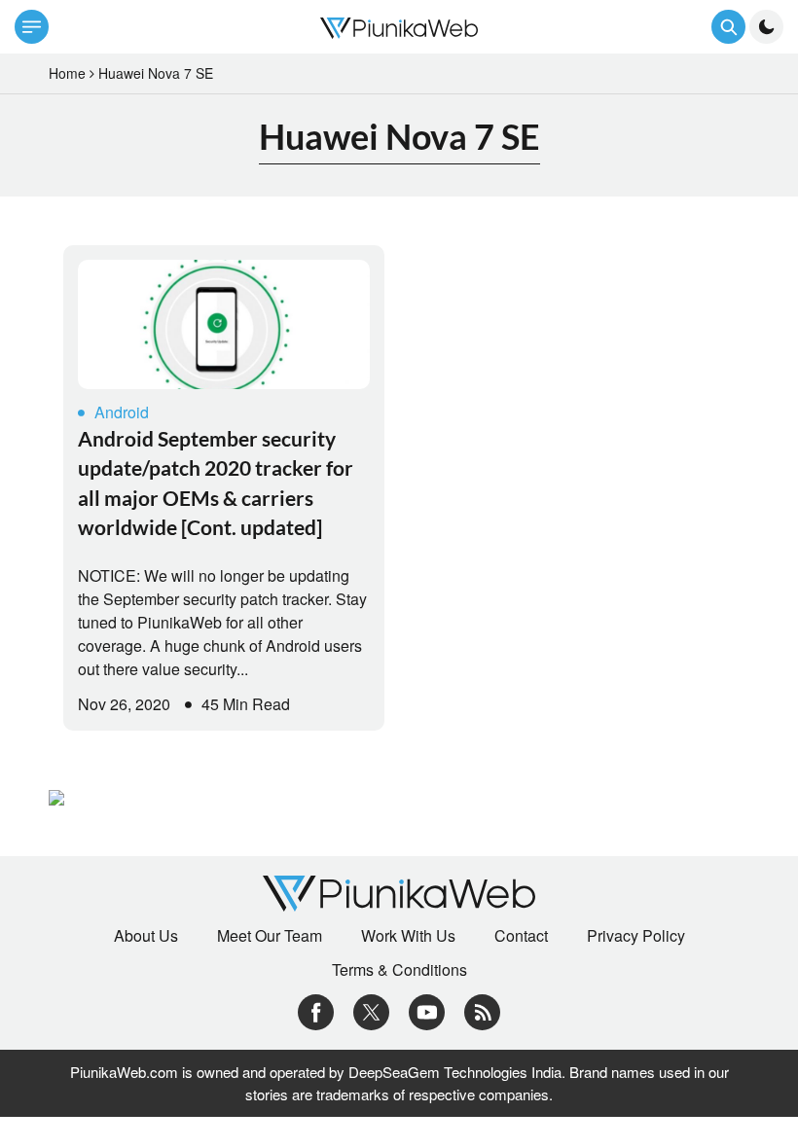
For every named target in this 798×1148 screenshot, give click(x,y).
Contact (521, 936)
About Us (146, 936)
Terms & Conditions (399, 970)
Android (121, 412)
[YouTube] (427, 1010)
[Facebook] (316, 1010)
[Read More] (224, 324)
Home (67, 73)
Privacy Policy (636, 936)
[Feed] (482, 1010)
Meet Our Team (269, 936)
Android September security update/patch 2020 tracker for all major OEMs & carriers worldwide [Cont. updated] (215, 482)
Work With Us (408, 936)
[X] (371, 1010)
